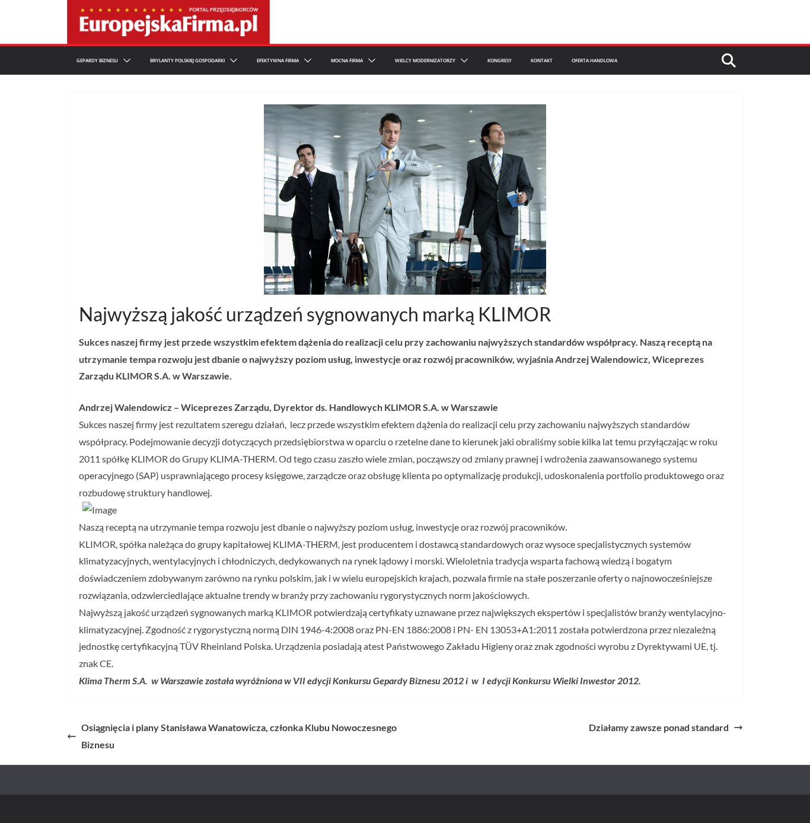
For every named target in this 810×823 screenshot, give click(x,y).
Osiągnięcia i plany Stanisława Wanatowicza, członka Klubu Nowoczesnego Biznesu (239, 736)
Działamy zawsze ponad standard (659, 727)
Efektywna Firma (278, 60)
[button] (124, 60)
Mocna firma (347, 60)
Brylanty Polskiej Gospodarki (187, 60)
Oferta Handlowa (594, 60)
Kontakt (542, 60)
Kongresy (499, 60)
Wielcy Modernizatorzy (425, 60)
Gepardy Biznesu (97, 60)
